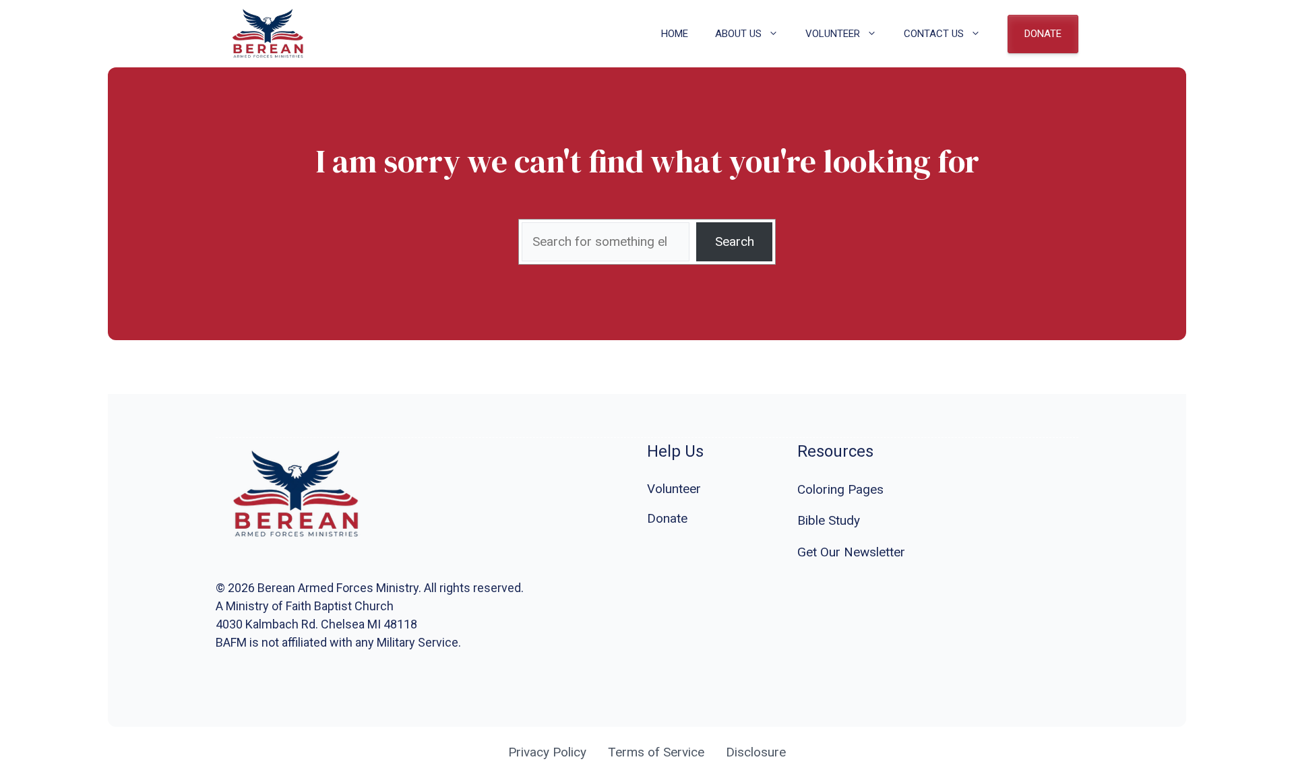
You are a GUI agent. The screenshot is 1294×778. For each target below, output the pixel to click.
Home (674, 34)
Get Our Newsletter (851, 552)
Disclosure (756, 752)
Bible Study (828, 520)
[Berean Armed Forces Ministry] (268, 33)
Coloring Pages (840, 489)
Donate (1042, 34)
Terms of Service (656, 752)
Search (734, 241)
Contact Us (934, 34)
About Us (738, 34)
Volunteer (832, 34)
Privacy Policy (547, 752)
